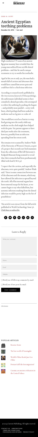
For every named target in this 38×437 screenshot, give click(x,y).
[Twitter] (10, 217)
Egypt (11, 16)
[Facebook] (5, 217)
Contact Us (5, 428)
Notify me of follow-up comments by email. (18, 280)
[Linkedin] (19, 217)
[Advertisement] (17, 400)
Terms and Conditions (11, 430)
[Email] (32, 217)
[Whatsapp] (23, 217)
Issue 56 (4, 16)
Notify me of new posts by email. (14, 284)
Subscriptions (17, 428)
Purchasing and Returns (12, 432)
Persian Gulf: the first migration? (22, 364)
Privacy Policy (28, 432)
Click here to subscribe (10, 210)
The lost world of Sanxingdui (21, 351)
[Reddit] (27, 217)
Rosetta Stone (16, 345)
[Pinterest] (14, 217)
